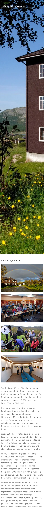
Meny (40, 6)
